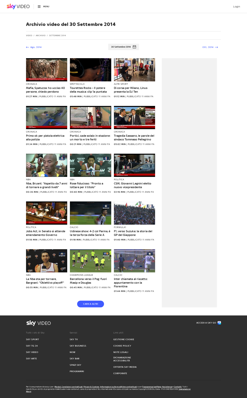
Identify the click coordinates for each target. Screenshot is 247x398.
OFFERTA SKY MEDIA (125, 367)
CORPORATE (120, 373)
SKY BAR (74, 358)
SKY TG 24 (32, 346)
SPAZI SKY (75, 365)
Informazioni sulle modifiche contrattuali (118, 387)
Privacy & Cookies (91, 387)
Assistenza (167, 387)
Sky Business (78, 346)
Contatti (178, 387)
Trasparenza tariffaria (151, 387)
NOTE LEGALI (120, 352)
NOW (72, 352)
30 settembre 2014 (121, 47)
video (29, 35)
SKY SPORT (32, 339)
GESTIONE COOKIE (123, 339)
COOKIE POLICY (122, 346)
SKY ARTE (31, 358)
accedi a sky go (206, 322)
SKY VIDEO (32, 352)
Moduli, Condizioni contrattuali (69, 387)
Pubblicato (46, 96)
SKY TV (74, 339)
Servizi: (74, 332)
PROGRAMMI (77, 371)
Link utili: (118, 332)
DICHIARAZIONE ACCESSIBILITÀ (122, 359)
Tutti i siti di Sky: (35, 332)
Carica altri (90, 304)
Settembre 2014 (57, 35)
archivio (41, 35)
